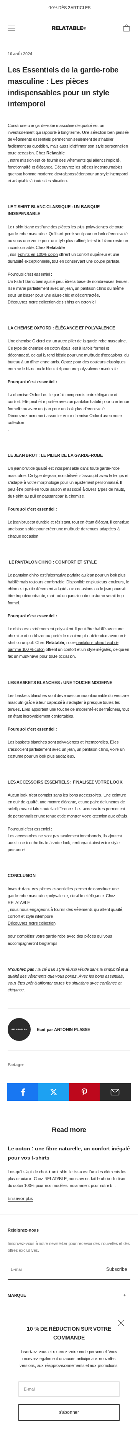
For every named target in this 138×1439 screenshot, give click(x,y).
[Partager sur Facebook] (23, 1092)
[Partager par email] (115, 1092)
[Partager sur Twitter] (53, 1092)
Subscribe (116, 1269)
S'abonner (69, 1412)
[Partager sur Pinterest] (84, 1092)
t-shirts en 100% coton (38, 254)
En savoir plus (20, 1198)
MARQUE (17, 1295)
